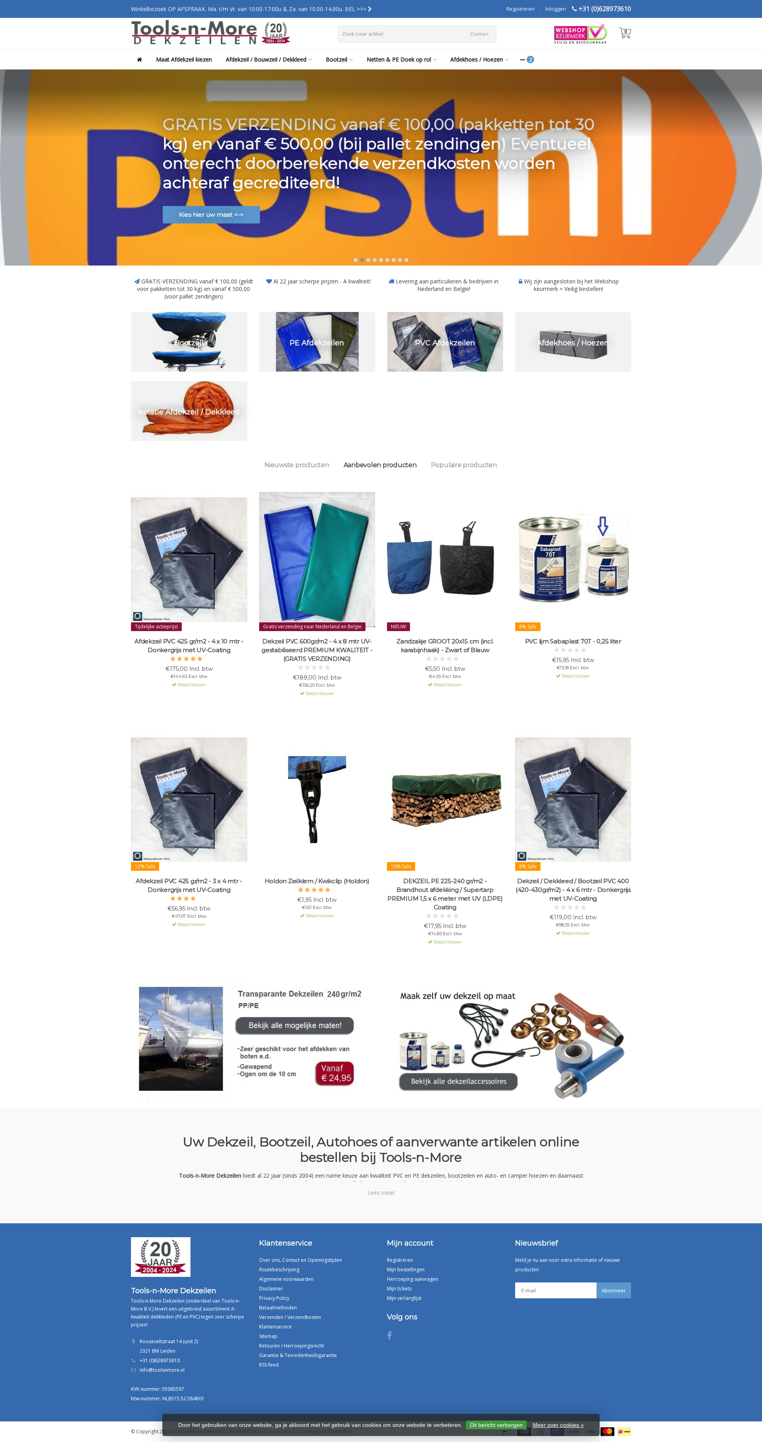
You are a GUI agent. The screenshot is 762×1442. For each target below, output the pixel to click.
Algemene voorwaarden (286, 1279)
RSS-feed (269, 1364)
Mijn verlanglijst (404, 1298)
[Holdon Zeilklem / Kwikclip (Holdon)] (317, 799)
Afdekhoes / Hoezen (476, 59)
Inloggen (555, 8)
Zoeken (479, 33)
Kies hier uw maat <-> (211, 214)
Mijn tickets (399, 1288)
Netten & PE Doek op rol (399, 59)
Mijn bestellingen (406, 1269)
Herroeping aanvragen (412, 1279)
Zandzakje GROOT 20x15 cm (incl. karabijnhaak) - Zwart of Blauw (444, 645)
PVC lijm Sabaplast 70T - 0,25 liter (573, 641)
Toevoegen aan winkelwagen (185, 698)
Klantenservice (275, 1326)
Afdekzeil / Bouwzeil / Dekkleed (266, 59)
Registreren (520, 8)
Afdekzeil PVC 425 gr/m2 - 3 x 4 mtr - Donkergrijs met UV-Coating (189, 885)
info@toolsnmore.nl (162, 1370)
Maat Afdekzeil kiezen (184, 59)
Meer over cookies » (558, 1425)
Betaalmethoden (278, 1307)
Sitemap (268, 1336)
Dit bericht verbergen (496, 1425)
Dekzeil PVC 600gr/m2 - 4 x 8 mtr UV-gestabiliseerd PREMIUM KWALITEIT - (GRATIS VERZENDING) (317, 649)
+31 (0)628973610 (605, 8)
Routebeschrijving (279, 1269)
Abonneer (614, 1290)
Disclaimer (271, 1288)
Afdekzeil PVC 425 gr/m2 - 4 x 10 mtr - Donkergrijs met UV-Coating (189, 645)
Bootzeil (336, 59)
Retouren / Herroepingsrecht (291, 1345)
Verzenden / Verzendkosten (290, 1317)
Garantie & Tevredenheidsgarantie (298, 1355)
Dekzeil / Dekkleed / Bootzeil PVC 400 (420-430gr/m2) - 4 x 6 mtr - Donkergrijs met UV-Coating (573, 889)
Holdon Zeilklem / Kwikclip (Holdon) (317, 881)
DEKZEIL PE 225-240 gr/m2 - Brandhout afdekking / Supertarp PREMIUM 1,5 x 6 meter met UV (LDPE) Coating (444, 894)
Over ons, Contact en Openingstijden (300, 1260)
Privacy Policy (274, 1298)
